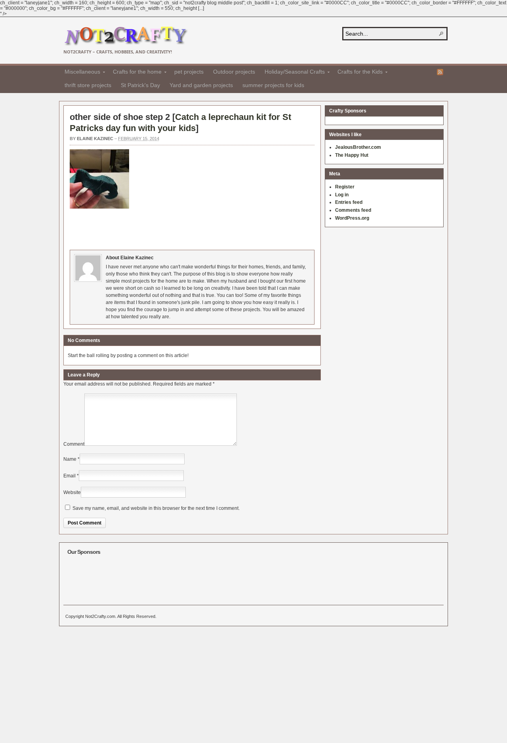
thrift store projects (88, 85)
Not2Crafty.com (125, 36)
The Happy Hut (351, 155)
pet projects (189, 71)
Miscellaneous (80, 72)
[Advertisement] (214, 228)
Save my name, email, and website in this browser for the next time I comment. (156, 508)
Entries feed (348, 202)
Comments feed (353, 210)
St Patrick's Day (140, 85)
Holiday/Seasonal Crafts (292, 72)
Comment (73, 444)
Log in (342, 195)
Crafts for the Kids (358, 72)
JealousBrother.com (358, 147)
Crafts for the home (135, 72)
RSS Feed (440, 72)
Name (69, 459)
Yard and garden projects (201, 85)
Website (72, 492)
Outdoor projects (234, 71)
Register (345, 187)
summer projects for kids (273, 85)
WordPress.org (352, 218)
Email (69, 476)
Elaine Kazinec (95, 138)
